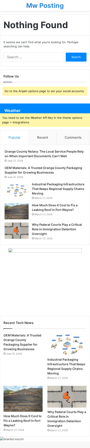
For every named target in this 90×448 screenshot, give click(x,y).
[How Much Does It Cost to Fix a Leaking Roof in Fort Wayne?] (17, 211)
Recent (42, 137)
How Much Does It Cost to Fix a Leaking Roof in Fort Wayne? (22, 420)
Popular (15, 137)
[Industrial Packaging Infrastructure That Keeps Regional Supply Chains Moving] (17, 190)
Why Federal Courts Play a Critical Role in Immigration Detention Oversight (57, 229)
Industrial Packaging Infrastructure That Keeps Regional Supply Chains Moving (58, 188)
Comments (73, 137)
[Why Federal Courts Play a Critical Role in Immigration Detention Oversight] (17, 230)
